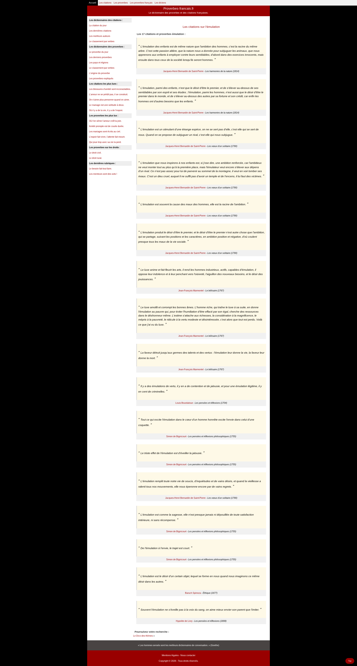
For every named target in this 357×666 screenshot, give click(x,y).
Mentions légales (170, 655)
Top (349, 661)
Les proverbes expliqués (101, 78)
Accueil (92, 3)
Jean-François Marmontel (191, 290)
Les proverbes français (141, 3)
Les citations (105, 3)
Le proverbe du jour (98, 52)
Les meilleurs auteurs (99, 36)
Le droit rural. (95, 158)
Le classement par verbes (101, 41)
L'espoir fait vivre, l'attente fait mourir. (107, 137)
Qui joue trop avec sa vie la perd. (105, 142)
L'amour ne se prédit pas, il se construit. (108, 94)
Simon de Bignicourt (176, 436)
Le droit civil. (95, 153)
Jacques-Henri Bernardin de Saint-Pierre (183, 71)
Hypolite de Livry (184, 621)
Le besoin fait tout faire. (100, 168)
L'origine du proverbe (99, 73)
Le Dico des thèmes (143, 636)
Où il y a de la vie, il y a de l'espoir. (106, 110)
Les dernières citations (100, 31)
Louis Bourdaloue (184, 403)
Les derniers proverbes (100, 57)
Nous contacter (187, 655)
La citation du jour (98, 25)
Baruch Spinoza (193, 593)
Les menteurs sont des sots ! (103, 174)
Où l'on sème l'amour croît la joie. (105, 121)
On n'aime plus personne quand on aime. (109, 100)
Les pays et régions (98, 62)
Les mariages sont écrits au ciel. (105, 131)
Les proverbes (121, 3)
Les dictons (160, 3)
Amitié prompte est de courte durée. (106, 126)
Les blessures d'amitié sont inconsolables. (110, 89)
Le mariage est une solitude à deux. (106, 105)
